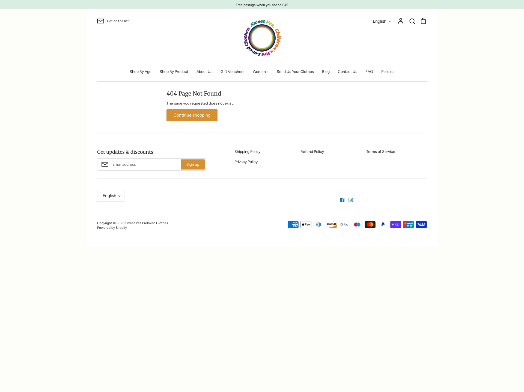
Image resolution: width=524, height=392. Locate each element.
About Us (204, 71)
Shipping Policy (247, 151)
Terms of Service (380, 151)
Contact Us (347, 71)
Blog (326, 71)
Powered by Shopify (112, 227)
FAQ (369, 71)
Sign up (192, 164)
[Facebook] (340, 199)
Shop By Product (174, 71)
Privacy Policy (246, 161)
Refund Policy (312, 151)
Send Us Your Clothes (295, 71)
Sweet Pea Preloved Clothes (146, 223)
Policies (387, 71)
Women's (261, 71)
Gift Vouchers (233, 71)
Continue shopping (192, 115)
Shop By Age (140, 71)
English (379, 21)
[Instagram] (348, 199)
